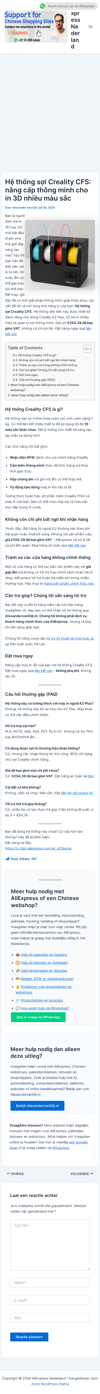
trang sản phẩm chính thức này (69, 583)
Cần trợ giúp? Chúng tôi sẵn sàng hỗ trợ (46, 370)
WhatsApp (61, 1148)
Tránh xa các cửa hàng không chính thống (48, 365)
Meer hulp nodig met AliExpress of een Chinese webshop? (44, 387)
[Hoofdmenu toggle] (90, 27)
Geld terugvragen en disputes (44, 971)
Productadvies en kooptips (42, 1000)
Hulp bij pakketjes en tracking (44, 955)
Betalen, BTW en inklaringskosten (47, 979)
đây (91, 776)
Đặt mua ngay (28, 375)
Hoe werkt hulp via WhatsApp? (45, 1008)
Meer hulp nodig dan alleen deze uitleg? (39, 395)
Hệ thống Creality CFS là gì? (37, 355)
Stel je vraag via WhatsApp (38, 1017)
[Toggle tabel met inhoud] (85, 349)
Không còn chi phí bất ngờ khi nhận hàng (47, 360)
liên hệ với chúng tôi (77, 793)
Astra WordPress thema (50, 1384)
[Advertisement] (50, 106)
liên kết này (77, 545)
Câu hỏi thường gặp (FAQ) (37, 380)
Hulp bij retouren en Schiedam (44, 963)
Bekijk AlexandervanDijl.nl (37, 1106)
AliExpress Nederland (76, 26)
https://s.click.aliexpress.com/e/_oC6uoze (38, 848)
